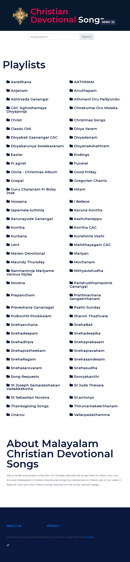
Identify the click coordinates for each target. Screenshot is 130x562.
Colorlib (89, 537)
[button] (108, 22)
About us (14, 526)
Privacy (53, 526)
